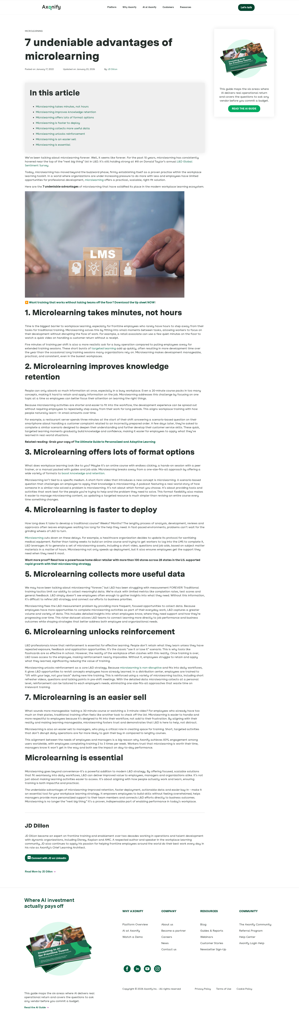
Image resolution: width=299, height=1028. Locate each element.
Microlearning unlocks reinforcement (61, 133)
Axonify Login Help (251, 943)
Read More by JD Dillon (39, 871)
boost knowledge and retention (83, 473)
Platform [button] (111, 7)
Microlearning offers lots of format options (65, 117)
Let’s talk (246, 7)
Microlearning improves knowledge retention (66, 112)
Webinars (206, 936)
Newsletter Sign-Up (213, 949)
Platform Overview (135, 924)
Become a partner (173, 930)
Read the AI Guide (244, 108)
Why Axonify (129, 7)
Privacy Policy (203, 988)
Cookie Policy (244, 988)
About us (167, 924)
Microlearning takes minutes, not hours (62, 106)
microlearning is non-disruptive (141, 667)
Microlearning (34, 31)
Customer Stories (211, 943)
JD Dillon (112, 69)
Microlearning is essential (53, 144)
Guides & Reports (211, 930)
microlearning (94, 179)
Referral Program (251, 930)
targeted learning (104, 348)
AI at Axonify (150, 7)
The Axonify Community (255, 924)
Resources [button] (185, 7)
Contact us (168, 949)
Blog (203, 924)
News (165, 943)
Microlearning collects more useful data (63, 128)
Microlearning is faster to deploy (58, 122)
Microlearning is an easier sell (56, 139)
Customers (168, 7)
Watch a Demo (132, 936)
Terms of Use (223, 988)
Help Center (247, 936)
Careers (166, 936)
